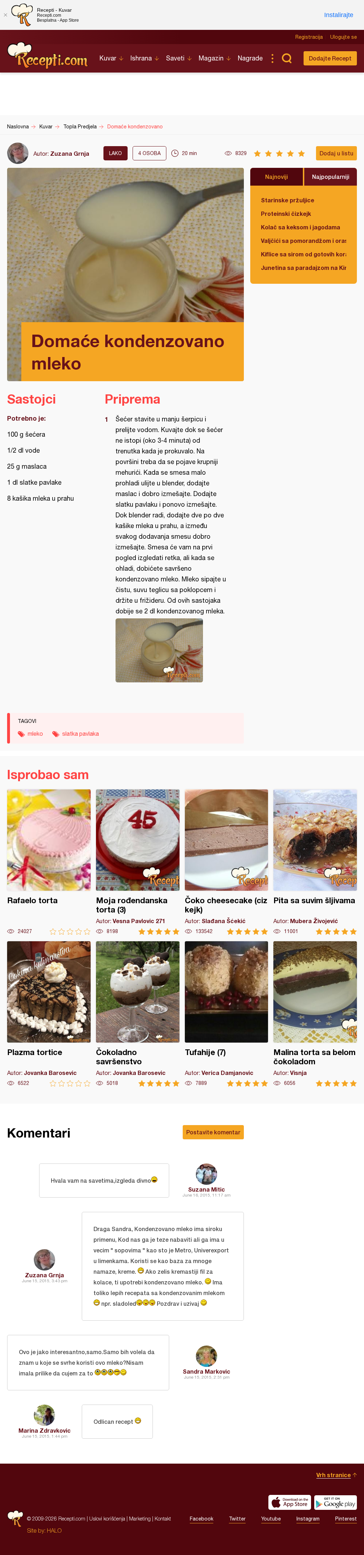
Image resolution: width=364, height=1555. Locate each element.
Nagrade (250, 58)
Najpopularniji (330, 176)
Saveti (175, 58)
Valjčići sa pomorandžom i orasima (303, 240)
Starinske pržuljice (287, 200)
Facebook (201, 1519)
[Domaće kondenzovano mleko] (171, 650)
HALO (54, 1530)
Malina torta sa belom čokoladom (315, 1014)
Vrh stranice (333, 1474)
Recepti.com (48, 55)
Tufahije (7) (226, 1014)
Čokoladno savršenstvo (138, 1014)
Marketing (140, 1519)
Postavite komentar (213, 1132)
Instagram (308, 1519)
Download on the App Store (289, 1502)
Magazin (211, 58)
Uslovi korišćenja (107, 1519)
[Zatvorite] (5, 15)
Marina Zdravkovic (44, 1430)
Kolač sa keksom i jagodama (300, 227)
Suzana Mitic (206, 1189)
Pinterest (346, 1519)
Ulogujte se (343, 37)
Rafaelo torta (49, 862)
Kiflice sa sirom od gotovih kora (303, 254)
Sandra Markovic (206, 1371)
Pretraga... (286, 58)
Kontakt (163, 1519)
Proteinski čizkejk (286, 213)
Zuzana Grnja (69, 153)
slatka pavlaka (80, 733)
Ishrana (141, 58)
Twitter (237, 1519)
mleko (35, 733)
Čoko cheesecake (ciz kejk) (226, 862)
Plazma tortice (49, 1014)
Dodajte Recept (330, 58)
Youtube (271, 1519)
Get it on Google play (335, 1502)
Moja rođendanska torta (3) (138, 862)
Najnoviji (276, 176)
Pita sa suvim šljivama (315, 862)
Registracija (309, 37)
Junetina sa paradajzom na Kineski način (303, 267)
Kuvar (108, 58)
